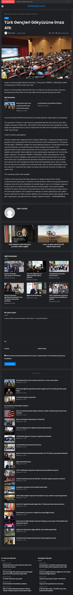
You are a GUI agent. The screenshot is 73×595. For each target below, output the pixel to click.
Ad (5, 341)
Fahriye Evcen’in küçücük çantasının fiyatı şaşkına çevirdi (36, 538)
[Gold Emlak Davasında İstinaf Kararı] (59, 266)
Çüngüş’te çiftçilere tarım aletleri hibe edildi (31, 487)
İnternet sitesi (42, 348)
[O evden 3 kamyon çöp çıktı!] (9, 399)
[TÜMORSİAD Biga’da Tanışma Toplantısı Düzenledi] (9, 439)
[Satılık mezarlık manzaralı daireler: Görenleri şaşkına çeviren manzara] (9, 481)
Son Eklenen (36, 373)
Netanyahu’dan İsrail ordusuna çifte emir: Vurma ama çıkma (23, 105)
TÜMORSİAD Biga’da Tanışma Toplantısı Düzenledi (33, 436)
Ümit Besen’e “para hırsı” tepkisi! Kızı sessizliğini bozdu (35, 513)
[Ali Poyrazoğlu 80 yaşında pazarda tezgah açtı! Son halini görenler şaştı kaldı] (9, 391)
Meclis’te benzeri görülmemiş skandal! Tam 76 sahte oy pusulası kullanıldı (13, 298)
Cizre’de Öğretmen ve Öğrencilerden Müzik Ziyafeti (34, 275)
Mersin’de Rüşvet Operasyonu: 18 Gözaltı (12, 274)
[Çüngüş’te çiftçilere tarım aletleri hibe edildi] (9, 489)
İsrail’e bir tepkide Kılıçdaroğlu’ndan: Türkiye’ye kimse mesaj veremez (40, 504)
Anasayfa (8, 14)
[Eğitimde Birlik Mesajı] (36, 288)
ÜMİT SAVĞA (11, 33)
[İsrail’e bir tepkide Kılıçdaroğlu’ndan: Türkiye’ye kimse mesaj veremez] (9, 506)
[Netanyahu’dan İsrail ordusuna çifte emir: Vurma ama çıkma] (9, 105)
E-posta (7, 348)
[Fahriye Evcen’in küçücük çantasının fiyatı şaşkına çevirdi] (9, 540)
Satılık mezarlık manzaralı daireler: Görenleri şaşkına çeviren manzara (40, 479)
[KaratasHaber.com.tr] (36, 6)
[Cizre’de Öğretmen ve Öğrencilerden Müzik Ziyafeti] (36, 266)
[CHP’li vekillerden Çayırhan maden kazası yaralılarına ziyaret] (59, 288)
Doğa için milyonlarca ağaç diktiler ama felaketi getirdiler (36, 530)
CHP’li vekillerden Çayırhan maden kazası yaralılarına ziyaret (58, 297)
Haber (14, 14)
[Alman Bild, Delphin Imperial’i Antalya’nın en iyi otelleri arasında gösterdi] (9, 498)
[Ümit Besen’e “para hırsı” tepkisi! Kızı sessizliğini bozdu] (9, 515)
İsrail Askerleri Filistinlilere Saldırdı (50, 103)
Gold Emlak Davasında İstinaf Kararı (57, 274)
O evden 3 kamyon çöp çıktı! (24, 1)
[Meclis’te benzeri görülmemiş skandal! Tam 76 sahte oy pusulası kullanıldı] (14, 288)
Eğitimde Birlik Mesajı (34, 295)
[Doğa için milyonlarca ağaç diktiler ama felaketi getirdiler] (9, 532)
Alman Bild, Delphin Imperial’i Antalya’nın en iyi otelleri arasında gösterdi (41, 496)
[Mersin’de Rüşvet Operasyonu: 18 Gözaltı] (14, 266)
